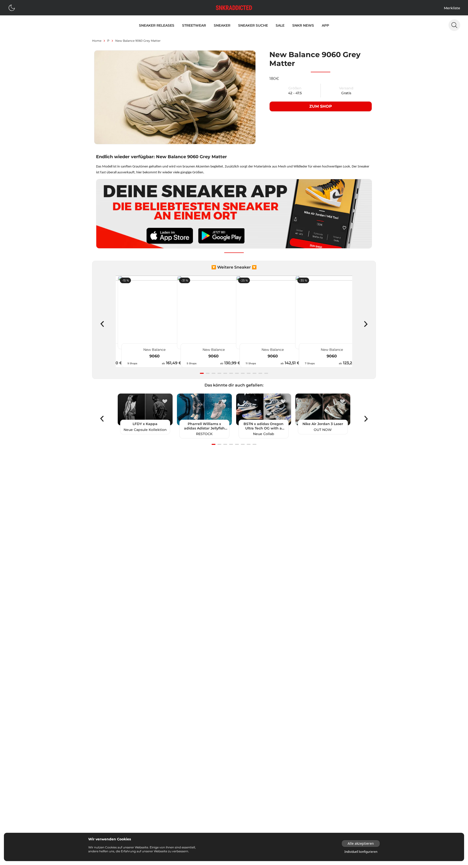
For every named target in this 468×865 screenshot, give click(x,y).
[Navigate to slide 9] (249, 373)
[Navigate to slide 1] (202, 373)
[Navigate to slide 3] (213, 373)
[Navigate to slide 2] (208, 373)
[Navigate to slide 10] (254, 373)
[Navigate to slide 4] (219, 373)
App (325, 25)
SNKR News (303, 25)
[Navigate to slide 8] (243, 373)
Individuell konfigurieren (360, 852)
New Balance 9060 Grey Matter (138, 40)
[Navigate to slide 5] (225, 373)
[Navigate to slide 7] (237, 373)
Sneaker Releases (156, 25)
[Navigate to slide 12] (266, 373)
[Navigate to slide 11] (260, 373)
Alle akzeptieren (361, 843)
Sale (280, 25)
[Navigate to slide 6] (231, 373)
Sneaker (222, 25)
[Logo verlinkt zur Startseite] (234, 7)
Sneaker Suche (253, 25)
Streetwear (194, 25)
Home (96, 40)
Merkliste (452, 8)
